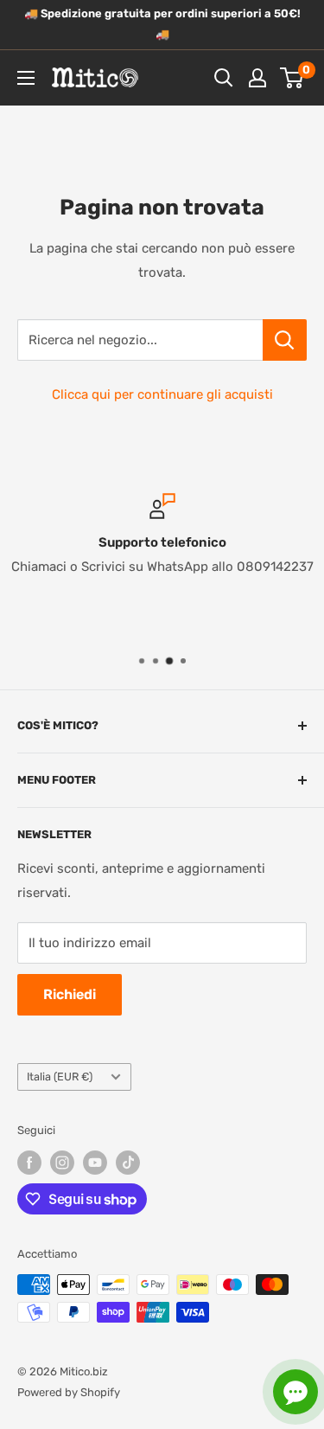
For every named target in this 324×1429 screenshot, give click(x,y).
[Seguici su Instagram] (62, 1162)
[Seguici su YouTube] (95, 1162)
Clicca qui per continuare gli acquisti (162, 394)
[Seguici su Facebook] (29, 1162)
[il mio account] (257, 77)
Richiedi (69, 994)
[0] (292, 77)
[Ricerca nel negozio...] (285, 340)
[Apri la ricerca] (223, 77)
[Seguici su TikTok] (128, 1162)
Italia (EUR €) (59, 1076)
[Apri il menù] (26, 78)
